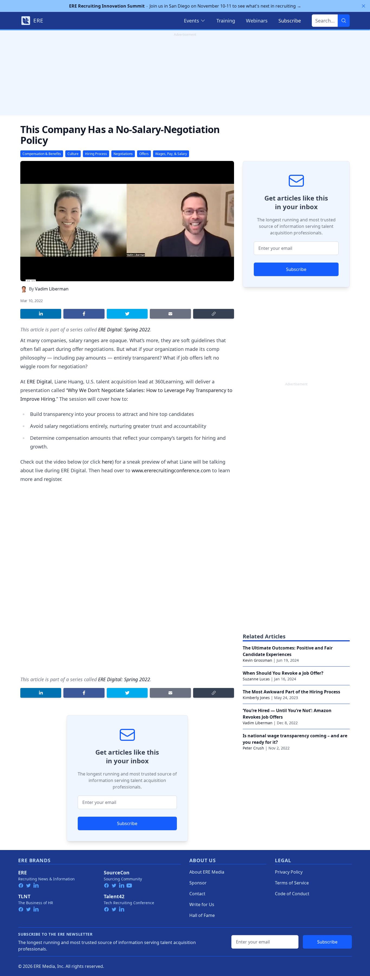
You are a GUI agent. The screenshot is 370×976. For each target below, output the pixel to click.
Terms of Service (292, 883)
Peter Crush (253, 748)
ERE (22, 872)
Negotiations (123, 153)
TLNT (24, 896)
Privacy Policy (289, 872)
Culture (73, 153)
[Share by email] (170, 314)
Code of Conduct (292, 894)
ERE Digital (39, 381)
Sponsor (198, 883)
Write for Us (201, 904)
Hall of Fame (202, 915)
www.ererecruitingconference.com (171, 470)
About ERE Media (206, 872)
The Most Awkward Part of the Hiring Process (291, 692)
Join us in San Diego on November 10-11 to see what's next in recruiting (185, 6)
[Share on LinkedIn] (40, 314)
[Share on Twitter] (127, 314)
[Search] (344, 20)
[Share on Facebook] (83, 314)
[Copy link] (213, 314)
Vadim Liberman (52, 289)
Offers (144, 153)
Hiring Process (96, 153)
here (107, 461)
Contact (197, 894)
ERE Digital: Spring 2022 (124, 329)
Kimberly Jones (256, 697)
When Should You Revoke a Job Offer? (283, 673)
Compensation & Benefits (41, 153)
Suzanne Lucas (256, 678)
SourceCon (116, 872)
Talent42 (114, 896)
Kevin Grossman (257, 660)
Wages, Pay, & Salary (171, 153)
